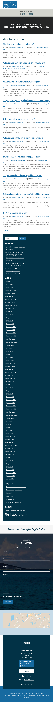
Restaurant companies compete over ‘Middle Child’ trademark (26, 194)
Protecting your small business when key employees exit (24, 62)
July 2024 (9, 312)
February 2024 (11, 327)
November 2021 (11, 409)
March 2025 (10, 287)
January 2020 (10, 476)
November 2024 (11, 299)
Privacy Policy (22, 695)
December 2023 (11, 333)
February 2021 (11, 436)
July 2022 (9, 385)
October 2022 (10, 375)
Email (5, 559)
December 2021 (11, 406)
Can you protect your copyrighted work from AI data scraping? (26, 100)
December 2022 (11, 369)
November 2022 (11, 372)
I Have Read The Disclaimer (13, 596)
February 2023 (11, 363)
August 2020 (10, 455)
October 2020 (10, 448)
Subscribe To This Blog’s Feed (15, 510)
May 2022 (9, 391)
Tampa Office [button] (26, 671)
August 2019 (10, 479)
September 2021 (11, 415)
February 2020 (11, 473)
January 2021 (10, 439)
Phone (5, 566)
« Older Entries (7, 231)
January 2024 (10, 330)
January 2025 (10, 293)
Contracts (9, 493)
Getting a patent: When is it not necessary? (19, 119)
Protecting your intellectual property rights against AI (23, 137)
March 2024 (10, 324)
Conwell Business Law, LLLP (18, 47)
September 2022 (11, 378)
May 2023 (9, 354)
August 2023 (10, 345)
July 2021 (9, 421)
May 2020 (9, 464)
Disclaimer (6, 593)
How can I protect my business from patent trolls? (22, 156)
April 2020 (9, 467)
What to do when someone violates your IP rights (21, 81)
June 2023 (9, 351)
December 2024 (11, 296)
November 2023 (11, 336)
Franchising (10, 499)
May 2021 (9, 427)
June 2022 (9, 388)
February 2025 (11, 290)
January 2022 (10, 403)
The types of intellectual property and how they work (22, 175)
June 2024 (9, 315)
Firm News (9, 496)
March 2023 (10, 360)
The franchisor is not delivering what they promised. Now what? (13, 271)
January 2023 (10, 366)
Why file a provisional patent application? (18, 44)
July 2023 (9, 348)
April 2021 (9, 430)
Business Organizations (14, 490)
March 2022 (10, 397)
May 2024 (9, 318)
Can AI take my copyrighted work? (15, 212)
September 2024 (11, 305)
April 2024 (9, 321)
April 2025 (9, 284)
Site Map (14, 695)
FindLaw (26, 697)
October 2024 (10, 302)
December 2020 (11, 442)
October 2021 (10, 412)
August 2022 (10, 382)
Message (5, 574)
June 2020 (9, 461)
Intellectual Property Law (20, 68)
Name (5, 551)
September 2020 (11, 451)
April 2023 (9, 357)
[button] (47, 4)
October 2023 (10, 339)
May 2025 (9, 281)
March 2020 (10, 470)
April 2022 (9, 394)
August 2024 (10, 309)
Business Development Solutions (37, 695)
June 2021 (9, 424)
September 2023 (11, 342)
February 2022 (11, 400)
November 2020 (11, 445)
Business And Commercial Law (16, 487)
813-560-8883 (27, 14)
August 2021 (10, 418)
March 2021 (10, 433)
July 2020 (9, 458)
